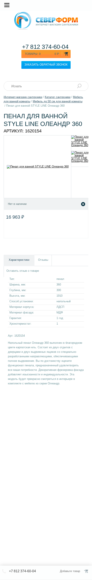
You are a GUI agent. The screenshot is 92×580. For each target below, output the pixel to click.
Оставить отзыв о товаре (22, 270)
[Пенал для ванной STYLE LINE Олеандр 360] (80, 143)
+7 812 (45, 46)
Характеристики (19, 259)
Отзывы (43, 259)
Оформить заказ (86, 571)
